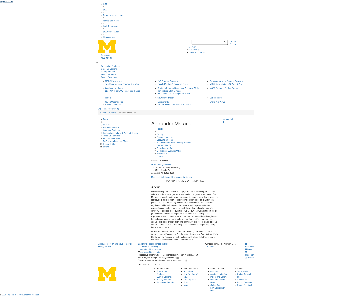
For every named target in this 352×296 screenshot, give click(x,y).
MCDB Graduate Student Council (224, 88)
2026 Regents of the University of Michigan (20, 294)
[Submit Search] (225, 42)
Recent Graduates (113, 104)
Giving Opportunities (114, 101)
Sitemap (210, 246)
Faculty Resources (109, 77)
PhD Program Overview (167, 81)
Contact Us (242, 279)
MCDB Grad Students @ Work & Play (226, 84)
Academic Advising (218, 274)
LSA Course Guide (111, 31)
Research (234, 44)
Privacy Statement (245, 282)
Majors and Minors (111, 20)
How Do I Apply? (191, 274)
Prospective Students (110, 66)
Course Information (165, 97)
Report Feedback (244, 285)
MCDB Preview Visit (113, 81)
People (233, 41)
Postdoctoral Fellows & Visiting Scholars (120, 132)
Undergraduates (108, 71)
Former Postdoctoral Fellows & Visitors (174, 104)
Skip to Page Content (107, 108)
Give (186, 282)
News (186, 276)
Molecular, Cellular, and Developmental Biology (171, 177)
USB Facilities (216, 97)
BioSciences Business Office (115, 141)
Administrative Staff (111, 138)
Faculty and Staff (164, 279)
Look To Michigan (111, 26)
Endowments (163, 101)
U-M (105, 4)
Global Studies (216, 285)
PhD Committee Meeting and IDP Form (174, 93)
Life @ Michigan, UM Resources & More (122, 90)
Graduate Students (109, 68)
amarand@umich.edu (163, 164)
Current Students (164, 276)
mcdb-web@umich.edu (150, 252)
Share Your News (217, 101)
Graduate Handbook (114, 88)
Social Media (242, 271)
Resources (105, 55)
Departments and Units (113, 15)
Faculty (112, 112)
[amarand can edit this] (223, 121)
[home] (118, 108)
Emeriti (106, 146)
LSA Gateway (109, 37)
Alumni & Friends (108, 74)
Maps (186, 285)
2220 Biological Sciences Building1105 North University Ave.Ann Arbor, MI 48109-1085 (153, 246)
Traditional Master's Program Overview (122, 84)
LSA (105, 9)
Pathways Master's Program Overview (226, 81)
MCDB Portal (106, 57)
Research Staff (109, 143)
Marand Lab (228, 119)
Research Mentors (111, 127)
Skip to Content (6, 1)
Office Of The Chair (111, 135)
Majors (108, 97)
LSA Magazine (190, 279)
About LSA (188, 271)
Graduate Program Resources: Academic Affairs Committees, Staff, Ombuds (178, 89)
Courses (214, 271)
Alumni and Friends (165, 282)
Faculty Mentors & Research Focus (172, 84)
